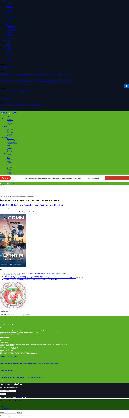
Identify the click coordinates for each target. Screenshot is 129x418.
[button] (126, 86)
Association (10, 26)
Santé (8, 37)
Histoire (9, 60)
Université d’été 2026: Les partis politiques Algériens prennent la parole (21, 105)
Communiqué (11, 27)
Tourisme (9, 22)
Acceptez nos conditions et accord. (14, 397)
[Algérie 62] (9, 113)
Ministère (9, 32)
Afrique (9, 41)
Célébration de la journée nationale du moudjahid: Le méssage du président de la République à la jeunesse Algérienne (35, 74)
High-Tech (10, 19)
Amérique (10, 43)
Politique (6, 24)
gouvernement (11, 29)
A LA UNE (7, 3)
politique (19, 397)
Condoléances (11, 53)
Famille (9, 56)
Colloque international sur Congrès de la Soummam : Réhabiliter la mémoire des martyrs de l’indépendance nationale (35, 81)
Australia (9, 49)
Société (6, 34)
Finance (9, 18)
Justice (9, 8)
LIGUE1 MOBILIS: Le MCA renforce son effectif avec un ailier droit (31, 205)
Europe (9, 48)
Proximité (9, 54)
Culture (6, 51)
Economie (6, 13)
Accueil (6, 403)
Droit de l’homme (12, 30)
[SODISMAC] (54, 194)
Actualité (6, 5)
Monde (5, 40)
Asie (8, 45)
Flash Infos (10, 7)
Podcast (9, 57)
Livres (9, 59)
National (9, 10)
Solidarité (9, 38)
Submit (19, 412)
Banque (9, 15)
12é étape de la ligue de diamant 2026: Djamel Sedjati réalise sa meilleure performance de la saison (29, 91)
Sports (9, 11)
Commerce (10, 16)
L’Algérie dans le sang (6, 67)
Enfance (9, 35)
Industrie (9, 21)
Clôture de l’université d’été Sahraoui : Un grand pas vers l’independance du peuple (27, 279)
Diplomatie (10, 46)
